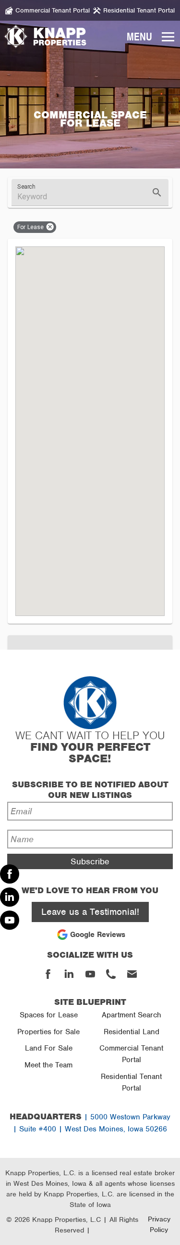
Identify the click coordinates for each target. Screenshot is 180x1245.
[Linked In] (9, 897)
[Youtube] (9, 920)
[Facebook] (9, 874)
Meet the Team (48, 1065)
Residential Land (131, 1032)
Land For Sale (48, 1048)
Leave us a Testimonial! (90, 912)
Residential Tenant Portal (131, 1082)
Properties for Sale (48, 1032)
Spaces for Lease (49, 1015)
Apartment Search (131, 1015)
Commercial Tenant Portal (131, 1054)
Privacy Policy (159, 1224)
